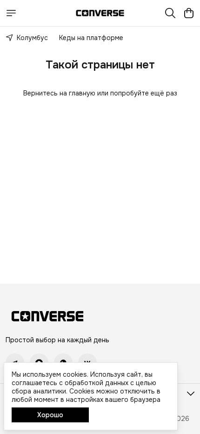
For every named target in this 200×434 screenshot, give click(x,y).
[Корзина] (188, 13)
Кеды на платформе (91, 38)
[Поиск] (170, 13)
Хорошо (50, 415)
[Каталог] (11, 13)
